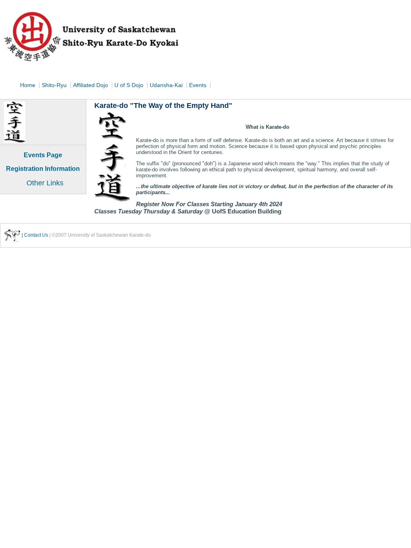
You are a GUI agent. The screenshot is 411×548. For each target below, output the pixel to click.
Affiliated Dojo (91, 85)
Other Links (44, 183)
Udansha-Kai (167, 85)
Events (198, 85)
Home (27, 85)
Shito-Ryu (54, 85)
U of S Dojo (129, 85)
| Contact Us (35, 235)
